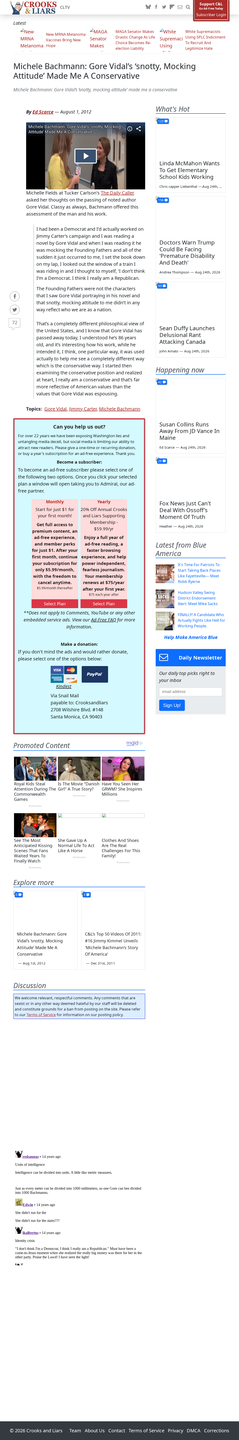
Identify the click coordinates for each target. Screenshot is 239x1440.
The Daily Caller (117, 193)
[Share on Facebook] (15, 296)
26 (160, 461)
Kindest (63, 686)
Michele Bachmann (119, 409)
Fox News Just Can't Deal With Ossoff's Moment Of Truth (185, 510)
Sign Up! (172, 705)
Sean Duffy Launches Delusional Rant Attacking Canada (187, 334)
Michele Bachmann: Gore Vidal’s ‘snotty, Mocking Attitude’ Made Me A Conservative (104, 70)
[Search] (188, 7)
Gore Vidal (55, 409)
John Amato (168, 351)
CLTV (65, 7)
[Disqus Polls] (79, 1083)
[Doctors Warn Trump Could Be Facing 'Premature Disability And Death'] (190, 216)
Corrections (216, 1430)
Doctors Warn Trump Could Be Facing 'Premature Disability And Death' (187, 252)
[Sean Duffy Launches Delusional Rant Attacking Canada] (190, 301)
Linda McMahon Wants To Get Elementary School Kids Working (189, 170)
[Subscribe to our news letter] (180, 7)
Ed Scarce (42, 112)
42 (160, 382)
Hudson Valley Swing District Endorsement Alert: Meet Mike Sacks (198, 598)
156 (161, 200)
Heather (165, 526)
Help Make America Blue (191, 637)
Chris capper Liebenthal (178, 186)
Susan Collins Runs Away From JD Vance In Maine (189, 431)
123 (161, 121)
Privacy (175, 1430)
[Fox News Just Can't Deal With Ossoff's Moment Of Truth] (190, 477)
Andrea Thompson (174, 272)
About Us (95, 1430)
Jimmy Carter (83, 409)
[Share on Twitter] (15, 310)
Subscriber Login (211, 15)
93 (160, 286)
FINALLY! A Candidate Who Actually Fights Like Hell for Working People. (201, 620)
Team (75, 1430)
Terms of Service (41, 1014)
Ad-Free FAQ (103, 620)
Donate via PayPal (95, 674)
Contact (116, 1430)
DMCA (193, 1430)
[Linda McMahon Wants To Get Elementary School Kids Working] (190, 137)
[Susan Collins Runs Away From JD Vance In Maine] (190, 398)
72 (14, 322)
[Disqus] (79, 1207)
